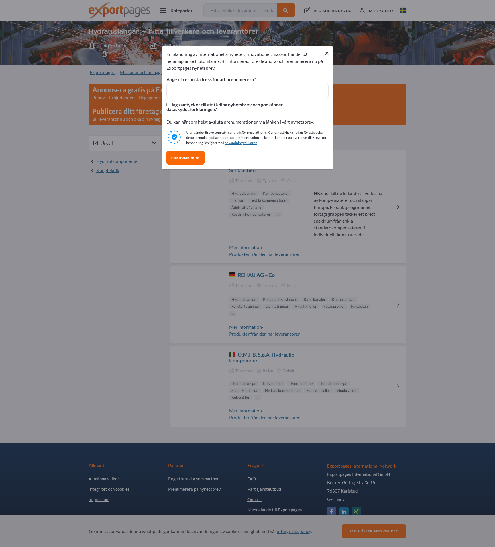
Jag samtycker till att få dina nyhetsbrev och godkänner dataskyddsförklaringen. (224, 107)
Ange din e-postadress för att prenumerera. (210, 79)
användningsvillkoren (241, 143)
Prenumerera (185, 157)
